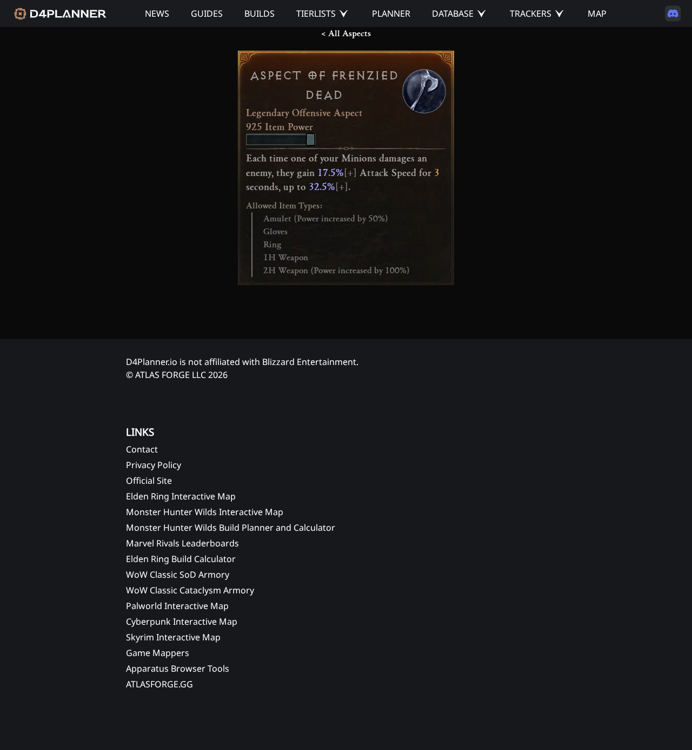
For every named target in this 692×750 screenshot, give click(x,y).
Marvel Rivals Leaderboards (182, 543)
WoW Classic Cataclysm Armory (190, 590)
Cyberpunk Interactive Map (181, 621)
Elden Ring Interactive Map (181, 496)
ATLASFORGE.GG (159, 684)
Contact (142, 449)
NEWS (157, 13)
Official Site (149, 481)
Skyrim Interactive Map (173, 637)
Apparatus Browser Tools (177, 668)
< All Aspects (346, 33)
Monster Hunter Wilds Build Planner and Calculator (230, 527)
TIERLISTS (316, 13)
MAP (597, 13)
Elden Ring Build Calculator (181, 559)
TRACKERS (530, 13)
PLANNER (391, 13)
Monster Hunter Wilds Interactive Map (204, 512)
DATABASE (453, 13)
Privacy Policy (153, 465)
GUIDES (207, 13)
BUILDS (259, 13)
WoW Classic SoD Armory (177, 574)
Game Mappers (157, 653)
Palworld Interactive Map (177, 606)
